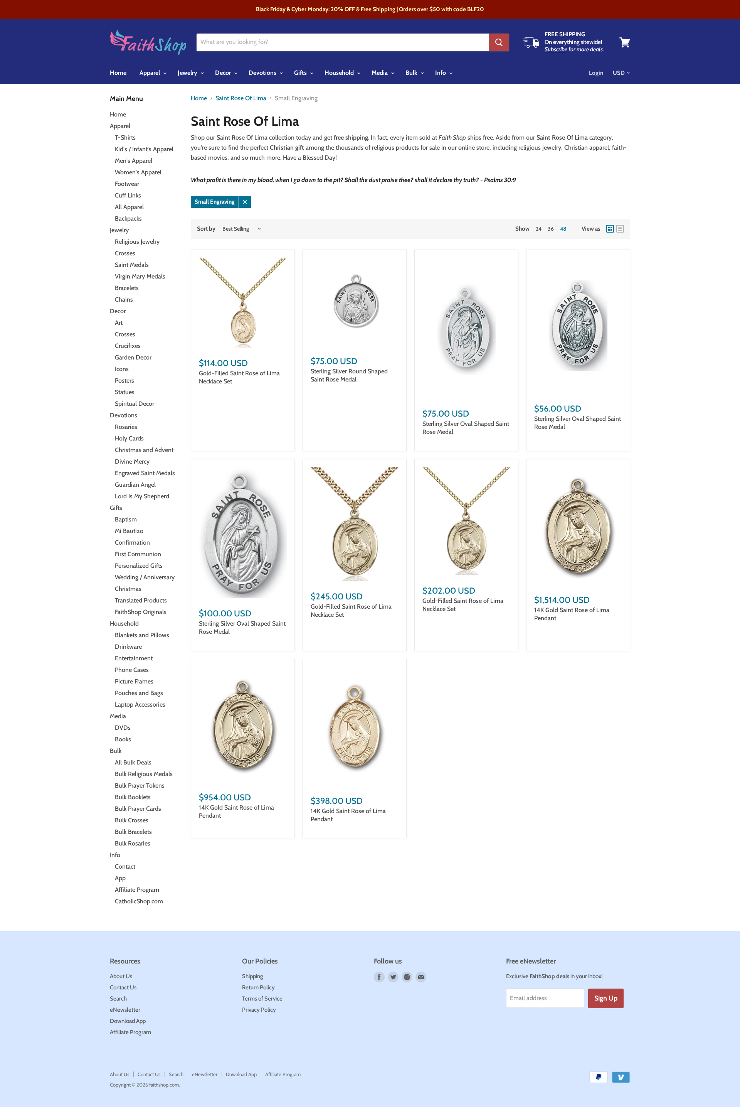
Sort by (206, 229)
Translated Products (141, 600)
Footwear (127, 183)
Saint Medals (132, 264)
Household (340, 72)
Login (596, 72)
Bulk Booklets (133, 797)
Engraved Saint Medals (145, 473)
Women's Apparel (138, 172)
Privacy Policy (259, 1009)
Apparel (150, 72)
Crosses (125, 253)
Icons (122, 369)
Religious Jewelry (137, 241)
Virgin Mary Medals (140, 276)
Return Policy (258, 987)
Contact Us (123, 987)
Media (380, 72)
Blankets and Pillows (142, 635)
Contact (125, 866)
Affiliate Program (137, 889)
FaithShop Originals (140, 612)
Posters (124, 380)
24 (539, 228)
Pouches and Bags (139, 693)
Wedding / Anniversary (145, 577)
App (120, 878)
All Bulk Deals (133, 762)
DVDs (123, 727)
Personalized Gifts (139, 565)
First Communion (138, 554)
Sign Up (605, 998)
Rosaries (126, 426)
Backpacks (128, 218)
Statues (125, 392)
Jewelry (188, 72)
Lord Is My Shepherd (142, 496)
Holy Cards (129, 438)
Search (118, 998)
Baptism (126, 519)
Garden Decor (133, 357)
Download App (128, 1021)
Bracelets (127, 288)
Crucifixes (128, 345)
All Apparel (129, 207)
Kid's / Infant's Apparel (144, 149)
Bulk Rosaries (132, 843)
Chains (124, 299)
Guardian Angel (135, 484)
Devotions (263, 72)
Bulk (412, 72)
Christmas (128, 588)
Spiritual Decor (134, 403)
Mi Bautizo (129, 531)
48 (563, 228)
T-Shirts (125, 137)
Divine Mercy (132, 461)
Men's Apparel (133, 160)
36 (551, 228)
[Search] (499, 42)
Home (118, 72)
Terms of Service (262, 998)
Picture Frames (134, 681)
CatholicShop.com (139, 901)
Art (119, 322)
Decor (223, 72)
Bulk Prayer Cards (138, 808)
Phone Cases (132, 669)
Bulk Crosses (131, 820)
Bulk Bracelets (133, 831)
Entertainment (134, 658)
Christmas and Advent (144, 450)
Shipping (252, 976)
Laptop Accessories (140, 704)
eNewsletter (125, 1009)
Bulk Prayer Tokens (140, 785)
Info (441, 72)
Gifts (301, 72)
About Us (121, 976)
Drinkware (128, 646)
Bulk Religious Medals (144, 774)
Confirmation (132, 542)
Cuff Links (128, 195)
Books (123, 739)
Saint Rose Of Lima (240, 98)
